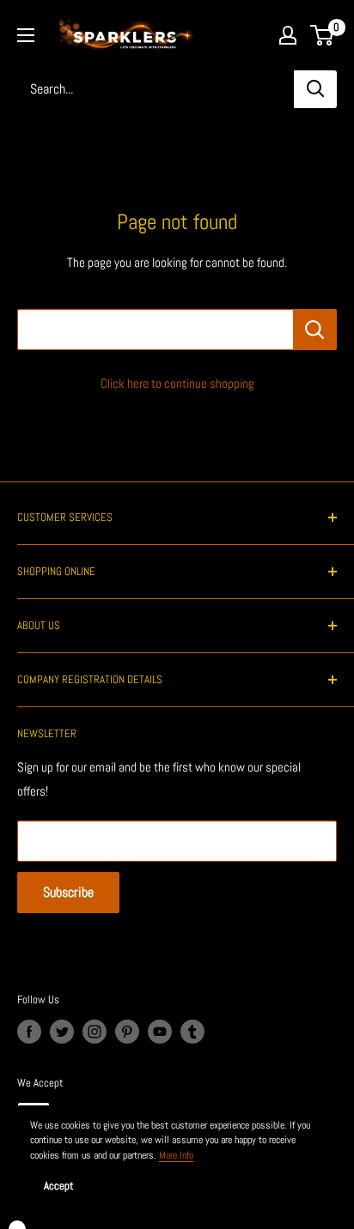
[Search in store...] (315, 329)
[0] (322, 35)
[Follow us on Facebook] (29, 1032)
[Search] (315, 89)
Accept (59, 1185)
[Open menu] (25, 35)
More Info (176, 1155)
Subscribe (68, 892)
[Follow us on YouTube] (160, 1032)
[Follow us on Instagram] (94, 1032)
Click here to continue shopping (177, 383)
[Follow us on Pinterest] (127, 1032)
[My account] (287, 35)
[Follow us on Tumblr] (192, 1032)
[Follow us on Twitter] (62, 1032)
